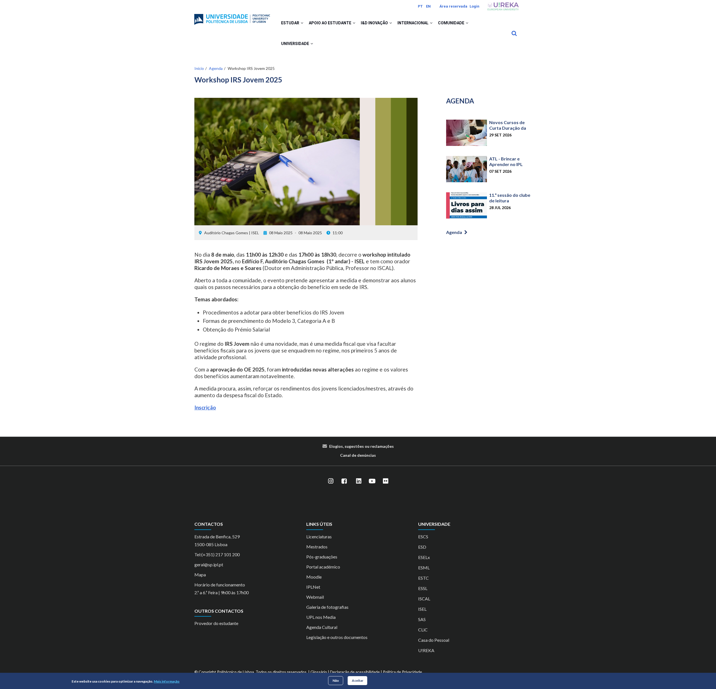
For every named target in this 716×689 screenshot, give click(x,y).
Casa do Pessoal (433, 640)
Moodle (314, 576)
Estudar (290, 23)
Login (474, 6)
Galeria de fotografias (327, 607)
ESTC (423, 578)
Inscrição (205, 407)
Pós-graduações (321, 556)
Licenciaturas (319, 536)
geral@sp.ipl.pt (208, 564)
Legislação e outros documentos (337, 637)
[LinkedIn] (358, 481)
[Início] (232, 17)
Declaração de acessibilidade (355, 671)
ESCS (423, 536)
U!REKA (426, 650)
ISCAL (424, 598)
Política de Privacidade (402, 671)
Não (336, 680)
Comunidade (451, 23)
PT (420, 6)
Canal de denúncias (358, 455)
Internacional (413, 23)
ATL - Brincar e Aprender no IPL (506, 161)
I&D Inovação (375, 23)
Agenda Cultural (321, 627)
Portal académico (323, 566)
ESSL (422, 588)
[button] (302, 23)
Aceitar (357, 680)
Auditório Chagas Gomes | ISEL (231, 232)
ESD (422, 547)
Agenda (216, 68)
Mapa (200, 574)
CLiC (423, 629)
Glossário (318, 671)
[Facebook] (344, 481)
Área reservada (453, 6)
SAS (422, 619)
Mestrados (317, 546)
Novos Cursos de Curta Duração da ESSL (507, 128)
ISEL (422, 609)
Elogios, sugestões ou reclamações (361, 446)
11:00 (338, 232)
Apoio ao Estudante (330, 23)
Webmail (315, 597)
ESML (424, 567)
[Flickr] (385, 481)
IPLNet (313, 586)
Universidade (295, 43)
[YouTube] (372, 481)
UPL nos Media (321, 617)
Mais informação (167, 681)
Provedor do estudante (216, 623)
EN (428, 6)
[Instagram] (330, 481)
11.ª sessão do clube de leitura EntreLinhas (509, 200)
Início (199, 68)
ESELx (424, 557)
